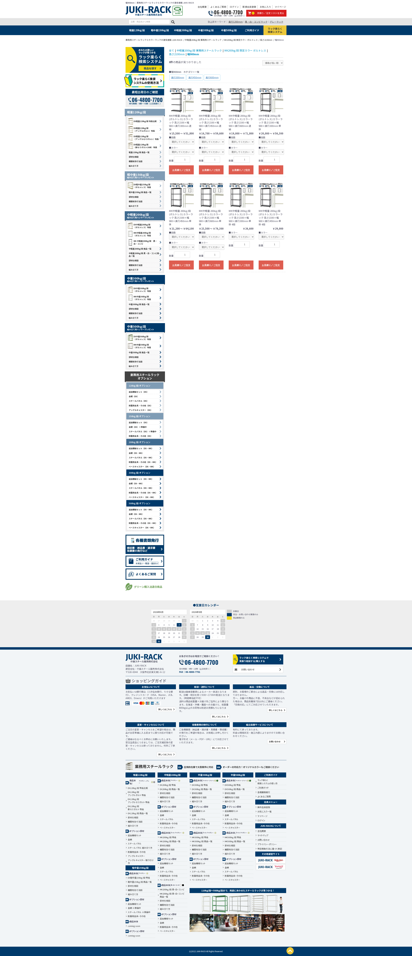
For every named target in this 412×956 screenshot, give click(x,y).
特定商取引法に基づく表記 (270, 848)
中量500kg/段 (229, 30)
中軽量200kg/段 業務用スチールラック (199, 50)
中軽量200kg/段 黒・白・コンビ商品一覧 (144, 254)
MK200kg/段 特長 (168, 837)
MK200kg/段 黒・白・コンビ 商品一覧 (172, 895)
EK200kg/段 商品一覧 (170, 789)
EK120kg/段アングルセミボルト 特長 (139, 801)
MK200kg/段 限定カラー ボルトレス (245, 50)
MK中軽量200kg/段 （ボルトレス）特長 (142, 234)
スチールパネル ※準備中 (139, 912)
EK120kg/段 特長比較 (138, 788)
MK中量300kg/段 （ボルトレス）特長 (142, 298)
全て (171, 50)
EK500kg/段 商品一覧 (235, 789)
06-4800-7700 (228, 12)
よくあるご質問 (218, 6)
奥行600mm (212, 77)
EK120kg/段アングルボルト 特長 (137, 794)
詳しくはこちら (165, 709)
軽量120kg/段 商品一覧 (139, 152)
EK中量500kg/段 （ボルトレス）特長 (142, 338)
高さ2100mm (177, 54)
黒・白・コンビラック (256, 21)
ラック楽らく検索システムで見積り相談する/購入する (254, 659)
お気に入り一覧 (265, 811)
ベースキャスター (167, 827)
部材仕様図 (133, 156)
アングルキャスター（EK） (140, 410)
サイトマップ (263, 835)
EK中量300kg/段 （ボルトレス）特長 (142, 289)
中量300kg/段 (206, 30)
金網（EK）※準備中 (138, 427)
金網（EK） (134, 396)
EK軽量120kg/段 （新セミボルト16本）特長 (145, 146)
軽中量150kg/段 (160, 30)
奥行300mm (177, 77)
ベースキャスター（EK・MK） (142, 466)
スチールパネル (134, 843)
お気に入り (265, 6)
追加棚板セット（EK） (139, 391)
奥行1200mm (236, 21)
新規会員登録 (249, 6)
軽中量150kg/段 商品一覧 (140, 192)
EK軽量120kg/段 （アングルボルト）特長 (144, 129)
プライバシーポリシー (267, 844)
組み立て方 (133, 165)
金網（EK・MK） (136, 453)
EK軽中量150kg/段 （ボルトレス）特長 (142, 186)
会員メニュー (270, 802)
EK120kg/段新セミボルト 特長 (136, 808)
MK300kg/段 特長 (200, 837)
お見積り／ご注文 (181, 170)
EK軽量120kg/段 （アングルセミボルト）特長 (146, 137)
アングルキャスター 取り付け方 (141, 862)
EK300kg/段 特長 (200, 785)
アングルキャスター (136, 856)
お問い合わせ (248, 669)
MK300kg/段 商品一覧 (202, 841)
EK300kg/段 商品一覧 (202, 789)
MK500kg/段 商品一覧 (235, 841)
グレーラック (276, 21)
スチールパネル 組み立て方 (140, 847)
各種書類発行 (264, 792)
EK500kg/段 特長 (233, 785)
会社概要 (202, 6)
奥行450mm (194, 77)
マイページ (280, 6)
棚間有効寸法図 (135, 161)
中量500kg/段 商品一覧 (139, 352)
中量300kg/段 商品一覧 (139, 304)
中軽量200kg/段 (183, 30)
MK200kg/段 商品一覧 (170, 841)
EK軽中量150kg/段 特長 (139, 877)
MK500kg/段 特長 (233, 837)
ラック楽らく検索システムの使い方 (267, 782)
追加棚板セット (134, 835)
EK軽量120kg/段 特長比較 (145, 121)
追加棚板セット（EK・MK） (141, 448)
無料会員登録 (264, 807)
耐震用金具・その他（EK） (140, 405)
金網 (130, 839)
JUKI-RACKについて (270, 825)
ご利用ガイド (252, 30)
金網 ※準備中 (134, 908)
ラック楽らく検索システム (275, 30)
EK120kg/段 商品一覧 (138, 813)
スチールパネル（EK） (139, 400)
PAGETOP (290, 950)
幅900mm (193, 54)
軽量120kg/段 (137, 30)
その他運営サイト (271, 854)
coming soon (134, 926)
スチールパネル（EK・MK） (141, 457)
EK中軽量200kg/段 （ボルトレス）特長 (142, 226)
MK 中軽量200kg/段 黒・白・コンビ (145, 242)
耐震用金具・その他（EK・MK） (143, 462)
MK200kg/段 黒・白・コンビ (172, 889)
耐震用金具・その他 (136, 852)
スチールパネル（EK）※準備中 (142, 431)
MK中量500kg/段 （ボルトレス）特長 (142, 346)
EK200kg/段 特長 (168, 785)
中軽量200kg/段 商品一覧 (140, 248)
